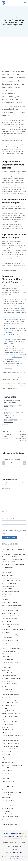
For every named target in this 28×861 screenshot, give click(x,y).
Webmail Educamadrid (8, 613)
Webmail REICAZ (6, 759)
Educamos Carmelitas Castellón (11, 624)
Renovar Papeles (15, 856)
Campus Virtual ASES (8, 786)
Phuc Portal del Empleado (9, 814)
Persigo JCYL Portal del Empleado (11, 648)
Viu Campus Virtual (7, 724)
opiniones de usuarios (18, 315)
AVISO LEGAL (14, 849)
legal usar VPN (21, 372)
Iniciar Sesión (14, 17)
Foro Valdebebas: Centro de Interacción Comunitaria (7, 436)
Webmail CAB (5, 727)
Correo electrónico (8, 519)
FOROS (9, 846)
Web (3, 526)
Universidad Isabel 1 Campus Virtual (12, 654)
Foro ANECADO (6, 784)
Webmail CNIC (6, 664)
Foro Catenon (6, 811)
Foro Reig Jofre (6, 751)
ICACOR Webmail (7, 637)
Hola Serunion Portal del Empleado (12, 765)
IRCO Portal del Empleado (9, 721)
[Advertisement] (14, 53)
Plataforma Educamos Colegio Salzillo (12, 635)
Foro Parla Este (6, 697)
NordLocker (7, 339)
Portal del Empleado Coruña (10, 805)
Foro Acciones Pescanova (9, 583)
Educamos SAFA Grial (8, 795)
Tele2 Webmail (6, 797)
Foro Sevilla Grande (7, 808)
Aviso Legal (15, 858)
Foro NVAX (5, 708)
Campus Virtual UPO (7, 770)
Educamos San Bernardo (11, 459)
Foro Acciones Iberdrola (8, 689)
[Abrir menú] (25, 3)
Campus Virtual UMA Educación (11, 580)
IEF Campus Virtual (7, 659)
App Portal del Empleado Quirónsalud (12, 757)
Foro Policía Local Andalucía (10, 803)
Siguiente (24, 463)
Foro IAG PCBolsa (7, 594)
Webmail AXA (5, 767)
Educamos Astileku (7, 547)
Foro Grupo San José (8, 570)
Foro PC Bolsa (6, 819)
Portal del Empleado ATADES (10, 746)
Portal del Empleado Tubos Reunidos (12, 735)
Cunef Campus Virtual (8, 800)
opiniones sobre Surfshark (17, 366)
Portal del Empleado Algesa (10, 816)
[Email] (20, 853)
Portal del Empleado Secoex (10, 610)
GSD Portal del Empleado (9, 675)
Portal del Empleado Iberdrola (10, 694)
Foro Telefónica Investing (9, 608)
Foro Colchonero (6, 754)
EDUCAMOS (13, 843)
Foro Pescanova (6, 572)
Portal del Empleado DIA (9, 651)
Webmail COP (6, 670)
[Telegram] (7, 853)
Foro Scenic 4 (5, 643)
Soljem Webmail (6, 719)
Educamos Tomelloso (8, 586)
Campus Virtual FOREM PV (9, 602)
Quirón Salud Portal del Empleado (11, 578)
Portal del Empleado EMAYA (10, 640)
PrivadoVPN (8, 368)
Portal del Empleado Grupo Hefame (12, 616)
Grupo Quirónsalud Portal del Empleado (13, 629)
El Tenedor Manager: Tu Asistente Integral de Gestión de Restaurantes (21, 437)
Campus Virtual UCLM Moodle (10, 743)
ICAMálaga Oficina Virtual (9, 781)
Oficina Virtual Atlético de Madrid (11, 713)
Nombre (5, 511)
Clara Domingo (8, 462)
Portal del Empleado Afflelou (10, 692)
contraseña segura (9, 328)
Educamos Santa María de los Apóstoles (13, 564)
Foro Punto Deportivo (8, 776)
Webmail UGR (6, 627)
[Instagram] (17, 853)
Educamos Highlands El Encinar (11, 822)
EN (20, 846)
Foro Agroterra (6, 773)
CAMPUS (5, 843)
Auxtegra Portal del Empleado (10, 711)
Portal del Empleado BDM (9, 748)
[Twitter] (11, 853)
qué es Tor (13, 352)
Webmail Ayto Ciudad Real (9, 683)
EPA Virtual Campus (7, 567)
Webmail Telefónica (7, 575)
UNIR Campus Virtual (8, 597)
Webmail (4, 425)
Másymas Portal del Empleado (10, 591)
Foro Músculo (5, 789)
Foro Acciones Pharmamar (9, 618)
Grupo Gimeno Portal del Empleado (12, 605)
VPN (15, 299)
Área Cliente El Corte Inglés (9, 700)
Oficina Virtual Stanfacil (8, 762)
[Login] (3, 3)
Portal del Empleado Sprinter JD (11, 662)
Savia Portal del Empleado (9, 589)
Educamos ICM (6, 632)
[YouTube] (14, 853)
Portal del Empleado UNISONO (11, 740)
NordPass (7, 321)
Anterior (3, 463)
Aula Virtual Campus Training (10, 716)
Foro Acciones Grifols (8, 738)
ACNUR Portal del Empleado (10, 730)
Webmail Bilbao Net (7, 681)
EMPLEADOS (21, 843)
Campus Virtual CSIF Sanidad (10, 702)
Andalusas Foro (6, 667)
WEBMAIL (15, 846)
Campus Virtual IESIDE (8, 656)
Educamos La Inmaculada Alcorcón (12, 678)
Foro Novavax (6, 599)
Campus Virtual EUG (7, 778)
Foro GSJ (4, 686)
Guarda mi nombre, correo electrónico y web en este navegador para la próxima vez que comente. (14, 532)
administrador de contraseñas (12, 319)
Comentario (6, 488)
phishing (11, 343)
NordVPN (21, 310)
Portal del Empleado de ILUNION (11, 792)
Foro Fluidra (5, 646)
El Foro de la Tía (6, 732)
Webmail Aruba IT (7, 673)
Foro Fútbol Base (7, 621)
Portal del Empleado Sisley (9, 824)
